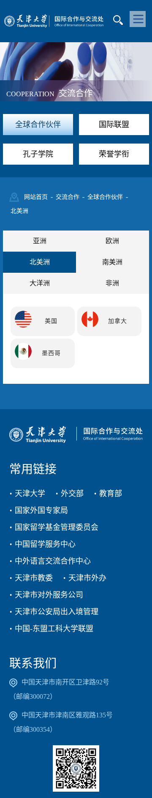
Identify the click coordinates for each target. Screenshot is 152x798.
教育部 (110, 493)
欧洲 (112, 240)
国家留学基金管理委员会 (56, 527)
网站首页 (36, 197)
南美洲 (112, 262)
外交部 (72, 493)
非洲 (112, 283)
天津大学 (30, 493)
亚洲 (39, 240)
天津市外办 (87, 578)
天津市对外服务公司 (49, 595)
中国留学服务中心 (45, 544)
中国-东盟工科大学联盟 (54, 628)
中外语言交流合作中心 (53, 561)
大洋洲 (40, 283)
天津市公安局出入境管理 (56, 612)
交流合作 (67, 197)
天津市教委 (34, 578)
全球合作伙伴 (105, 197)
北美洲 (19, 211)
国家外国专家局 (41, 510)
